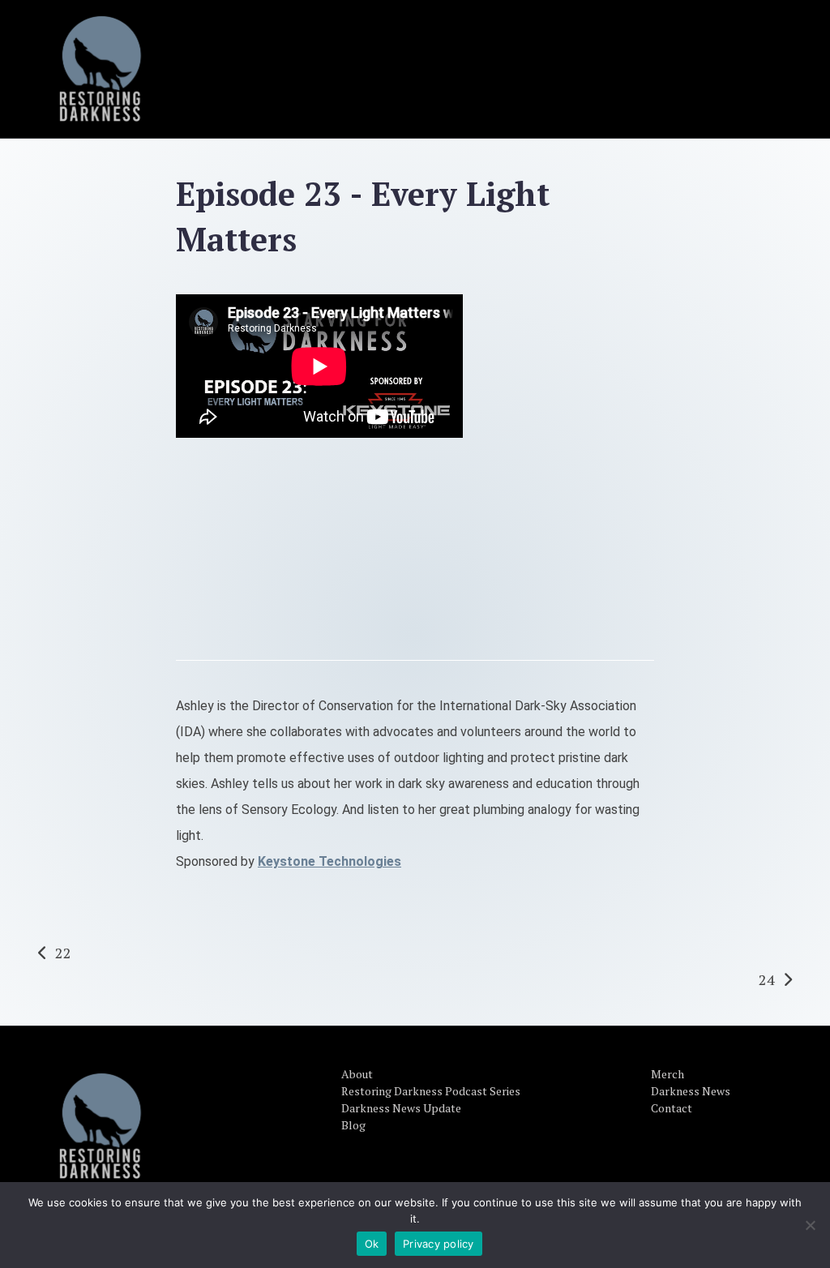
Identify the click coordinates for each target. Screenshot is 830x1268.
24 (767, 979)
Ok (372, 1243)
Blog (353, 1125)
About (357, 1074)
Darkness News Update (401, 1108)
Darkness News (690, 1091)
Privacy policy (438, 1243)
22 (63, 952)
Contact (671, 1108)
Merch (667, 1074)
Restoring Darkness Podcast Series (430, 1091)
